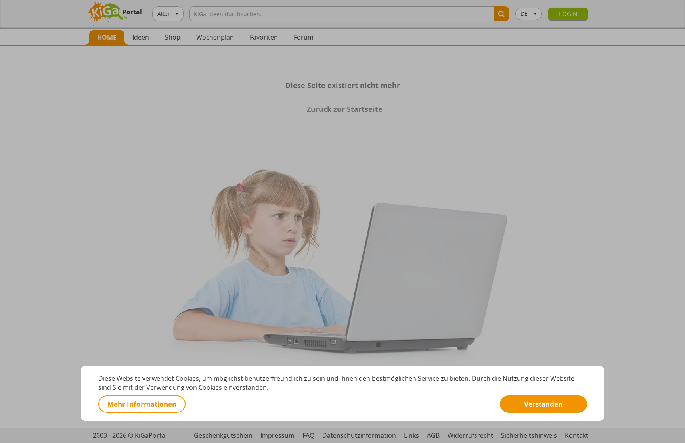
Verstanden (543, 403)
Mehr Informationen (141, 403)
